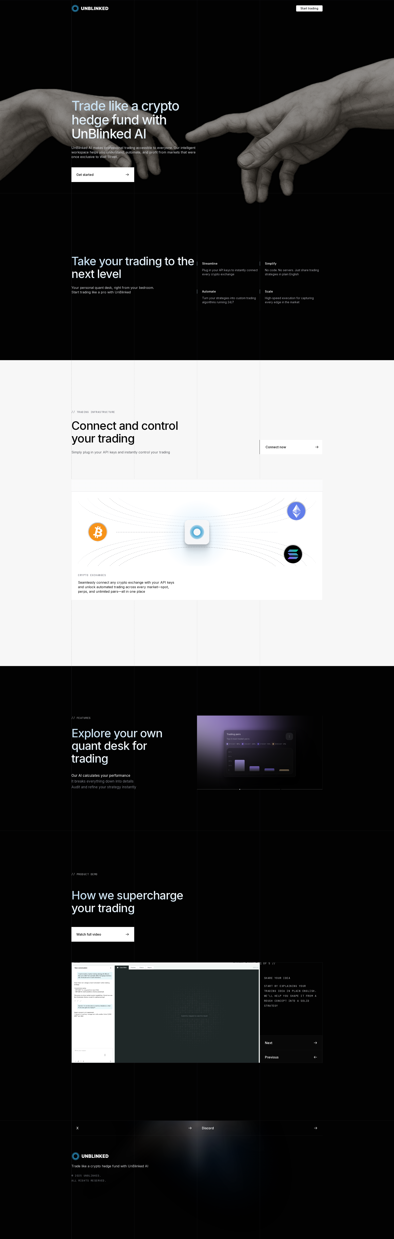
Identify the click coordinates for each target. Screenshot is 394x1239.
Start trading (309, 8)
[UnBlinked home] (89, 8)
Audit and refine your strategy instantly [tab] (103, 787)
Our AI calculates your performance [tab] (100, 775)
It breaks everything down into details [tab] (102, 781)
